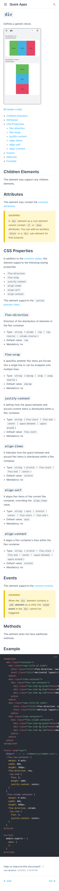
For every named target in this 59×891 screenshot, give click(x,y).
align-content (17, 148)
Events (11, 152)
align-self (14, 144)
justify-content (18, 136)
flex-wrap (14, 132)
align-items (15, 140)
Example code (13, 109)
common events (43, 585)
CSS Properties (15, 123)
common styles (33, 258)
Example (11, 161)
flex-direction (17, 128)
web (9, 880)
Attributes (12, 119)
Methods (12, 156)
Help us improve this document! (22, 866)
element (17, 604)
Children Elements (17, 115)
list (51, 880)
